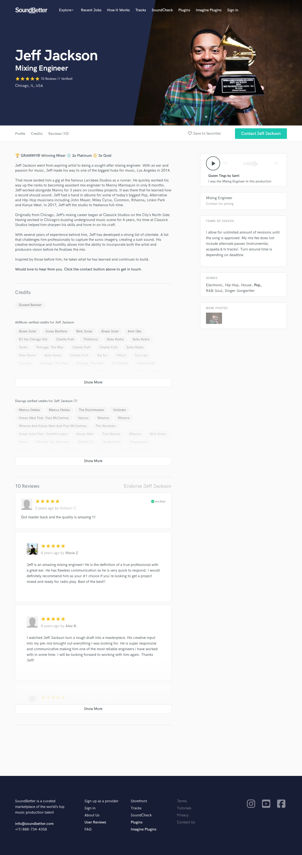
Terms (182, 801)
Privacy (183, 815)
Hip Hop (232, 285)
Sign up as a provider (101, 801)
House (246, 285)
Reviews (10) (58, 134)
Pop (257, 285)
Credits (37, 134)
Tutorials (184, 808)
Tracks (140, 10)
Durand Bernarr (30, 305)
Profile (20, 134)
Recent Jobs (91, 10)
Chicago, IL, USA (29, 86)
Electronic (214, 285)
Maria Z (71, 553)
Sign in (232, 10)
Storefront (139, 801)
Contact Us (186, 822)
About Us (92, 815)
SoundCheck (162, 10)
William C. (68, 508)
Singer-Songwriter (240, 291)
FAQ (88, 829)
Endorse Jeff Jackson (147, 486)
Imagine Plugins (209, 10)
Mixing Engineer (219, 198)
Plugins (184, 10)
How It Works (118, 10)
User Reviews (95, 822)
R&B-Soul (214, 291)
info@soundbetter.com (34, 824)
